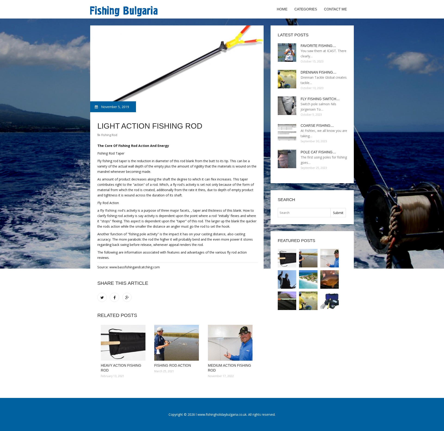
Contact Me (335, 9)
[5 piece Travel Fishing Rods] (329, 300)
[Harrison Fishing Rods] (329, 279)
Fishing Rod (109, 135)
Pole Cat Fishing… (318, 152)
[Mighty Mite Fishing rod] (287, 279)
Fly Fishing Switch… (320, 99)
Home (282, 9)
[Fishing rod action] (177, 343)
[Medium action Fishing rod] (231, 343)
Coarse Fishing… (317, 125)
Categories (305, 9)
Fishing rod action (172, 365)
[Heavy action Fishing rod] (124, 343)
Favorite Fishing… (318, 46)
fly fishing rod (111, 210)
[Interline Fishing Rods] (287, 300)
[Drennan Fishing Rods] (308, 300)
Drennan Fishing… (318, 72)
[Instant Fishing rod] (308, 279)
